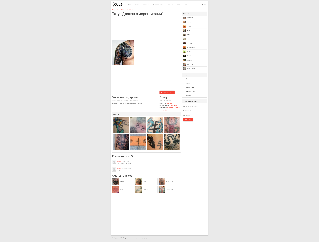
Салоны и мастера (158, 5)
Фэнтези (162, 110)
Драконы (168, 110)
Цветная (169, 103)
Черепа (122, 181)
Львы (144, 181)
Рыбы (188, 30)
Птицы (188, 26)
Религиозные (190, 47)
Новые (188, 79)
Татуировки (115, 10)
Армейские (169, 181)
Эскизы (136, 5)
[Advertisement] (146, 28)
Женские (189, 60)
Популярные (190, 87)
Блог (186, 5)
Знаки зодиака (190, 68)
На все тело (169, 189)
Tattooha (118, 4)
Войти (204, 5)
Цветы (188, 34)
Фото (129, 5)
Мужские (189, 56)
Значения (146, 5)
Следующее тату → (167, 92)
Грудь (175, 105)
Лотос (121, 189)
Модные (188, 95)
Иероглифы (129, 10)
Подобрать (188, 119)
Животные (189, 17)
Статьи (179, 5)
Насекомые (190, 22)
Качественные (190, 91)
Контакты (195, 238)
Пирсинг (170, 5)
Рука (171, 105)
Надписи (177, 107)
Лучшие (188, 83)
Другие (188, 51)
